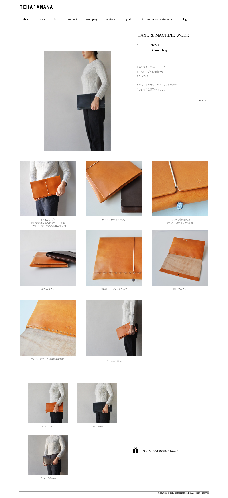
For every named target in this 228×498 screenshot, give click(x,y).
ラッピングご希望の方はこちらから (161, 451)
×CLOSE (203, 100)
